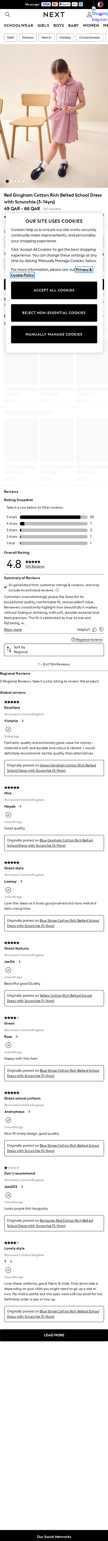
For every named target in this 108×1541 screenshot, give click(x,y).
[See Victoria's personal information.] (22, 721)
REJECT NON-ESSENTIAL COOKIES (54, 313)
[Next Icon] (54, 14)
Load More (54, 1335)
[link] (7, 14)
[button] (7, 181)
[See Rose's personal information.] (17, 1037)
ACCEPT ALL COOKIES (54, 290)
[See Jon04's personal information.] (19, 962)
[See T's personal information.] (11, 1262)
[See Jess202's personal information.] (22, 1187)
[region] (54, 282)
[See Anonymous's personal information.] (29, 1112)
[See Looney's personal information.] (21, 881)
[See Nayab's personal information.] (20, 806)
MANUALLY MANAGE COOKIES (54, 334)
